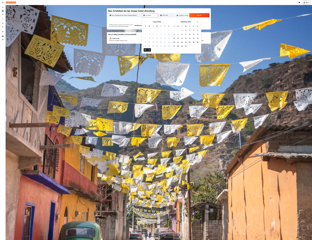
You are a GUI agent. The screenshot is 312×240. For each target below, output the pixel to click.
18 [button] (153, 42)
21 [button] (165, 42)
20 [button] (161, 42)
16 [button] (145, 42)
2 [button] (145, 34)
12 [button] (157, 38)
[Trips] (3, 31)
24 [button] (149, 46)
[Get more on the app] (3, 19)
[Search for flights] (3, 7)
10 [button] (149, 38)
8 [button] (168, 34)
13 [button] (161, 38)
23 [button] (145, 46)
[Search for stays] (3, 11)
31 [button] (149, 50)
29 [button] (168, 46)
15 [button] (168, 38)
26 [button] (157, 46)
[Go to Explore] (3, 23)
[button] (3, 2)
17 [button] (149, 42)
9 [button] (145, 38)
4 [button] (153, 34)
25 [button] (153, 46)
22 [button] (168, 42)
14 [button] (165, 38)
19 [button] (157, 42)
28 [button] (165, 46)
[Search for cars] (3, 14)
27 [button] (161, 46)
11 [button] (153, 38)
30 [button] (145, 50)
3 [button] (149, 34)
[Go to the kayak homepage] (11, 2)
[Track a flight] (3, 27)
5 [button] (197, 30)
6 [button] (174, 34)
